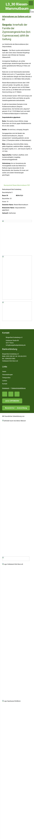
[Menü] (31, 3)
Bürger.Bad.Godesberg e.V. (14, 337)
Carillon (4, 381)
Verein (4, 371)
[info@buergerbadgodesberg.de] (4, 345)
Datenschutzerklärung (19, 388)
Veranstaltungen (7, 374)
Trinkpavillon (6, 377)
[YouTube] (4, 394)
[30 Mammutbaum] (17, 278)
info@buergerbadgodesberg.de (15, 345)
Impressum (5, 388)
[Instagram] (17, 394)
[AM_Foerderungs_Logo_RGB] (17, 487)
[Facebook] (10, 394)
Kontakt (4, 384)
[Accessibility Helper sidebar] (32, 11)
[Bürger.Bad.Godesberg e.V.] (4, 337)
